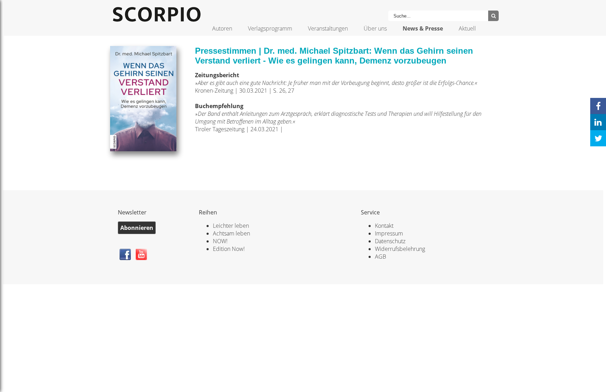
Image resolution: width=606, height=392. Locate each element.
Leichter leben (231, 226)
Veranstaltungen (328, 28)
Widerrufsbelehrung (400, 249)
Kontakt (384, 226)
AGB (380, 256)
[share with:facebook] (598, 106)
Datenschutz (390, 241)
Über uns (375, 28)
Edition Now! (229, 249)
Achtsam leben (231, 233)
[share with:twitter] (598, 138)
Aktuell (467, 28)
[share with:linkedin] (598, 122)
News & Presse (423, 28)
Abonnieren (136, 228)
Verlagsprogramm (270, 28)
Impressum (389, 233)
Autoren (222, 28)
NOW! (220, 241)
